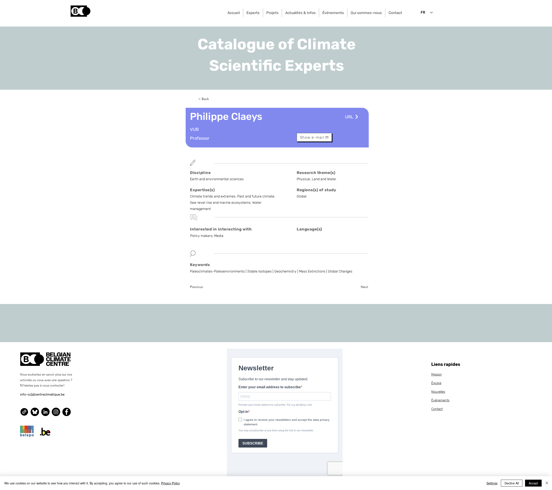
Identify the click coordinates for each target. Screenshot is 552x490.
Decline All (512, 483)
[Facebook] (66, 412)
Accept (533, 483)
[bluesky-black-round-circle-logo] (35, 412)
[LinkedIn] (45, 412)
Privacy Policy (170, 483)
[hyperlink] (24, 412)
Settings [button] (491, 483)
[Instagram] (56, 412)
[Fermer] (546, 483)
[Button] (356, 117)
